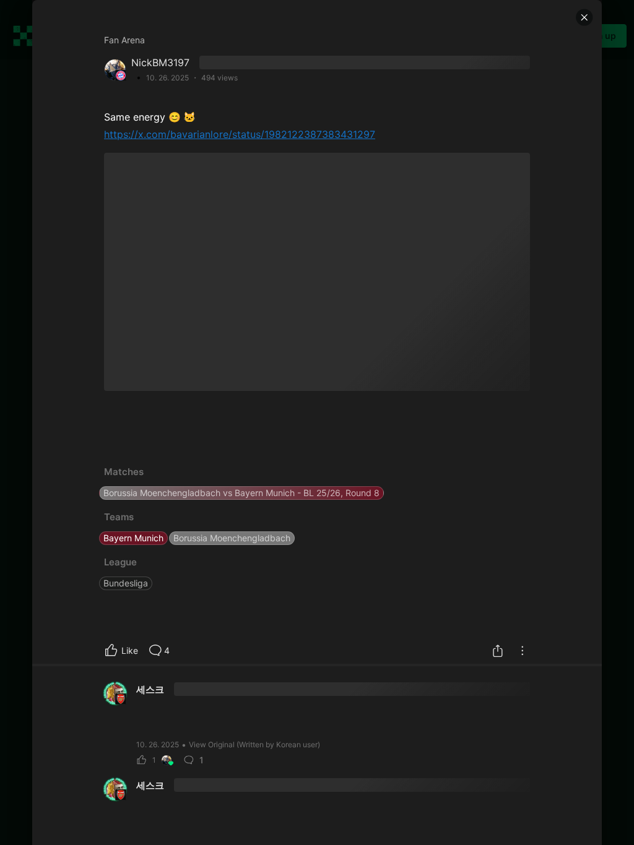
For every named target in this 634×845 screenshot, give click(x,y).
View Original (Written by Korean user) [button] (254, 744)
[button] (584, 17)
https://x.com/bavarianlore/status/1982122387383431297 (239, 134)
